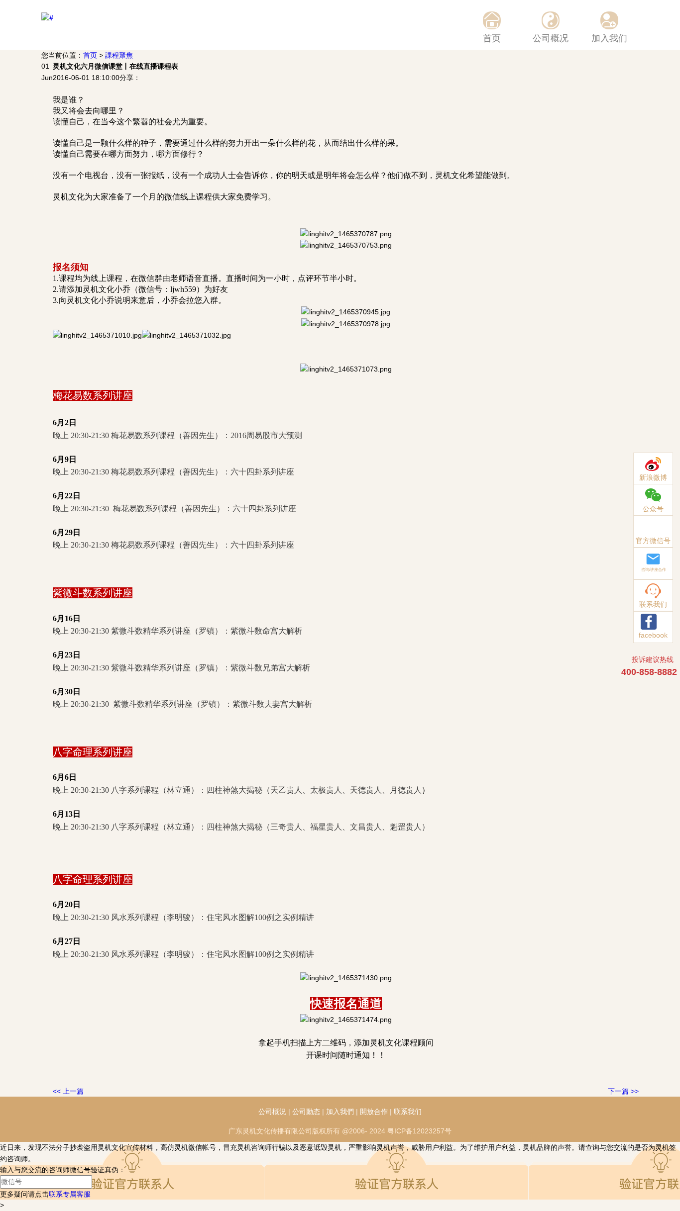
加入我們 (340, 1112)
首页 (90, 55)
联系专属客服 (70, 1194)
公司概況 (272, 1112)
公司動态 (306, 1112)
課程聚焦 (119, 55)
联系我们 (408, 1112)
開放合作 (374, 1112)
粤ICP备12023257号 (419, 1131)
